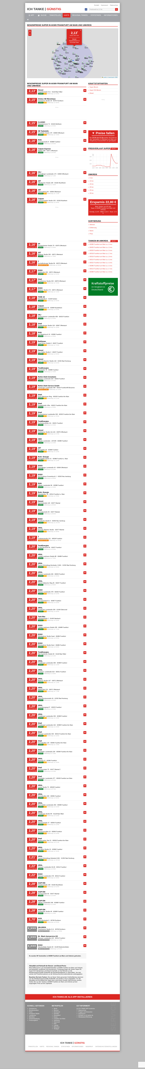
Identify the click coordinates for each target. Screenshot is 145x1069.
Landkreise (32, 1015)
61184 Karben (52, 299)
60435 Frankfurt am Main (101, 247)
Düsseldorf (57, 1015)
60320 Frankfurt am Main (101, 250)
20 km (92, 187)
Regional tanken (80, 15)
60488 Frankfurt (55, 142)
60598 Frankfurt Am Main (64, 751)
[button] (74, 48)
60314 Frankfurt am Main (101, 259)
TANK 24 (41, 297)
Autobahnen (33, 1008)
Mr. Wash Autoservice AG (48, 936)
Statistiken (96, 15)
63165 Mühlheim (56, 124)
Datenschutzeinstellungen (106, 1046)
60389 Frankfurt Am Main (65, 725)
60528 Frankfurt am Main (64, 778)
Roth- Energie (43, 457)
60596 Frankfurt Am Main (58, 743)
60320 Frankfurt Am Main (67, 414)
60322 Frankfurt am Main (101, 262)
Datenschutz (114, 5)
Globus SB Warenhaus (47, 99)
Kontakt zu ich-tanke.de (85, 1015)
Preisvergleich (33, 1020)
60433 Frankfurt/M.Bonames (66, 387)
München (57, 1027)
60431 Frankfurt (58, 423)
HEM (40, 439)
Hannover (57, 1022)
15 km (92, 184)
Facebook (86, 9)
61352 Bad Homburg (64, 361)
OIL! (39, 172)
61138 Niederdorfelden (62, 947)
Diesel (92, 93)
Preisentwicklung (34, 1018)
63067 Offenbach (61, 325)
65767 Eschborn (58, 101)
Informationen (111, 15)
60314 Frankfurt (61, 867)
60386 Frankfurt (56, 334)
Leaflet (105, 77)
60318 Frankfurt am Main (101, 253)
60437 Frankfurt (58, 343)
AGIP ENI (41, 883)
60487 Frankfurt (56, 600)
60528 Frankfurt (57, 538)
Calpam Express (44, 149)
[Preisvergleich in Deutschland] (103, 295)
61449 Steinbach (55, 618)
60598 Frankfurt (62, 805)
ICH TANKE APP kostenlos (86, 1008)
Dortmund (57, 1012)
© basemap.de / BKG (112, 77)
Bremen (56, 1010)
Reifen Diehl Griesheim (47, 377)
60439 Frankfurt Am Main (61, 396)
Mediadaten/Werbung (85, 1017)
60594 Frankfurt (56, 822)
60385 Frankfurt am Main (101, 244)
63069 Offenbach (58, 133)
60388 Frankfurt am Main (101, 272)
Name (91, 230)
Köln (55, 1023)
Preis (91, 233)
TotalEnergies (43, 368)
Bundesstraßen (34, 1010)
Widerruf (89, 1046)
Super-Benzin (94, 87)
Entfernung (93, 227)
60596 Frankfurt (56, 796)
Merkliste (32, 1017)
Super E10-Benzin (95, 90)
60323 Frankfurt (56, 707)
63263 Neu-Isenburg (64, 476)
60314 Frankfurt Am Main (63, 734)
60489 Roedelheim (56, 307)
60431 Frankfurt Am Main (59, 405)
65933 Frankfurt (60, 379)
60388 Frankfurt (63, 441)
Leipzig (56, 1025)
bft (39, 244)
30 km (92, 193)
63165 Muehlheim (60, 183)
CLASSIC (41, 122)
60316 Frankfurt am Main (101, 256)
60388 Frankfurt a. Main (60, 458)
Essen (56, 1017)
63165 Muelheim (62, 200)
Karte (66, 15)
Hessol (40, 90)
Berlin (55, 1008)
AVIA (40, 918)
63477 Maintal (55, 503)
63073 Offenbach (61, 263)
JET (39, 181)
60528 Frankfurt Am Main (60, 840)
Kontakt (96, 5)
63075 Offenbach (61, 245)
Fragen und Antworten (85, 1012)
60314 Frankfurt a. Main (57, 494)
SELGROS (42, 927)
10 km (92, 181)
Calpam (41, 199)
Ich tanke (44, 9)
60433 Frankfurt (64, 316)
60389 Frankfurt (62, 663)
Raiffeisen (42, 341)
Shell (40, 279)
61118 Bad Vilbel (74, 42)
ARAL (40, 528)
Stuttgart (56, 1028)
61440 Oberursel (62, 609)
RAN (40, 140)
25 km (92, 190)
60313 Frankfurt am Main (101, 269)
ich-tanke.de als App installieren (72, 997)
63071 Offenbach (52, 150)
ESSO (40, 270)
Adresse (92, 224)
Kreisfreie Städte (34, 1013)
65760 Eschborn (56, 920)
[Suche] (116, 9)
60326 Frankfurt (60, 592)
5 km (91, 178)
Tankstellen (55, 15)
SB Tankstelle (43, 131)
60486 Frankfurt (61, 636)
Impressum (104, 5)
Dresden (56, 1013)
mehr (114, 149)
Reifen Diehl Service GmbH (48, 386)
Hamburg (57, 1020)
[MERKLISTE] (27, 19)
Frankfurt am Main (59, 1018)
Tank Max (41, 617)
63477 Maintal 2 (55, 769)
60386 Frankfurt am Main (101, 265)
